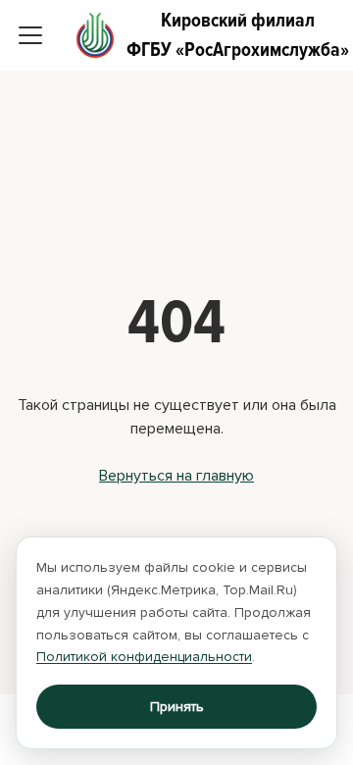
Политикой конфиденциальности (144, 656)
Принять (177, 706)
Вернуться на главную (176, 475)
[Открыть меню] (30, 35)
